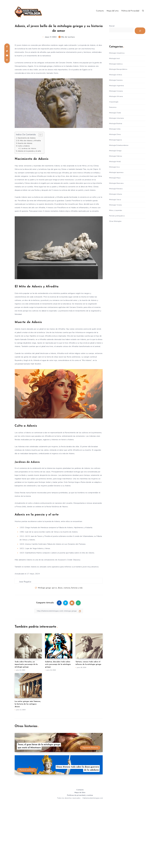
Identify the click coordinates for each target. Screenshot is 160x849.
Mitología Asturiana (116, 118)
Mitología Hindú (115, 162)
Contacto (100, 11)
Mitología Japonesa (116, 172)
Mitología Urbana (115, 194)
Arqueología (113, 102)
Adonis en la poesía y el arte (29, 151)
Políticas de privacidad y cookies (80, 795)
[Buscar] (140, 30)
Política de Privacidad (130, 11)
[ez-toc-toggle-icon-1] (39, 135)
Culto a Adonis (24, 146)
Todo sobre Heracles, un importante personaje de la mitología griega (26, 664)
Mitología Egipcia (115, 140)
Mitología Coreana (116, 91)
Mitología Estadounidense (118, 145)
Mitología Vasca (115, 200)
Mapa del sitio (113, 11)
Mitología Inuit (114, 58)
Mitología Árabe (115, 113)
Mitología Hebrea (115, 156)
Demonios (112, 107)
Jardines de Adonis (29, 148)
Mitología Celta (114, 129)
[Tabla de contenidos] (41, 135)
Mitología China (115, 134)
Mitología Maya (114, 178)
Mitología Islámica (115, 64)
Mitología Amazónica (117, 53)
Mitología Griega (115, 151)
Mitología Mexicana (116, 183)
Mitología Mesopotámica (118, 69)
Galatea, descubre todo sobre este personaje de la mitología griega (58, 664)
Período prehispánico (117, 216)
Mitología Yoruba (115, 205)
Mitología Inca (114, 167)
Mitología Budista (115, 123)
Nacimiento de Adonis (26, 138)
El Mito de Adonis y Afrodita (29, 140)
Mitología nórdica (115, 75)
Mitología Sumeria (116, 80)
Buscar (112, 26)
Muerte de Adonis (25, 143)
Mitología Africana (116, 96)
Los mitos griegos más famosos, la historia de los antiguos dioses (28, 704)
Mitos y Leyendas (115, 210)
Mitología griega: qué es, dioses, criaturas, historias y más (60, 588)
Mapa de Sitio (80, 792)
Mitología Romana (115, 189)
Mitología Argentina (116, 86)
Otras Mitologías (115, 221)
